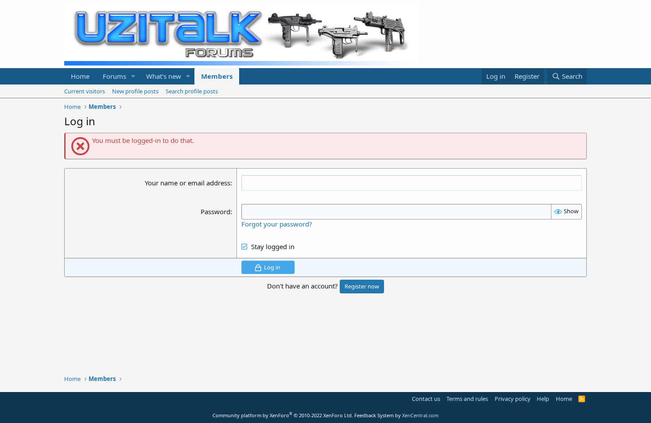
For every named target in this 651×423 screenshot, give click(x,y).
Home (80, 76)
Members (216, 76)
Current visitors (84, 91)
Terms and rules (467, 399)
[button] (133, 76)
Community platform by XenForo (283, 415)
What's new (163, 76)
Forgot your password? (276, 223)
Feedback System (374, 415)
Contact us (426, 399)
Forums (114, 76)
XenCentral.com (420, 415)
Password (215, 211)
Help (543, 399)
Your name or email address (187, 182)
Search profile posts (192, 91)
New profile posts (135, 91)
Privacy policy (513, 399)
